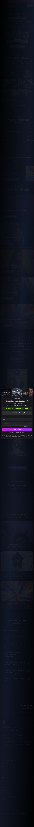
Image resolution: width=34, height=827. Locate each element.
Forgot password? (28, 426)
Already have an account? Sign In (17, 432)
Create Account (17, 429)
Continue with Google (18, 413)
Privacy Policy (19, 435)
